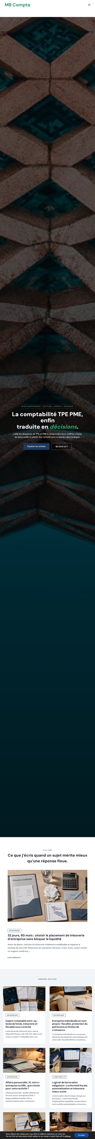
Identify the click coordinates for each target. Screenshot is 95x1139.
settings (68, 1136)
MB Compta (17, 5)
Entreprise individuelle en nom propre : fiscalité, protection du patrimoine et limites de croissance (70, 1025)
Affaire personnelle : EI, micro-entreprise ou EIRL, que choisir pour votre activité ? (23, 1085)
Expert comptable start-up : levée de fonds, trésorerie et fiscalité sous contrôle (22, 1023)
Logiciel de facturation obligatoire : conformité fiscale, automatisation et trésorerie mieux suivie (70, 1087)
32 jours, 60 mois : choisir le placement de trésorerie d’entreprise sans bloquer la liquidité (46, 937)
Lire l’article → (14, 957)
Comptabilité (59, 1077)
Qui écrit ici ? (62, 446)
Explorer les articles (36, 446)
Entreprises (14, 930)
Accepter (81, 1135)
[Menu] (89, 5)
